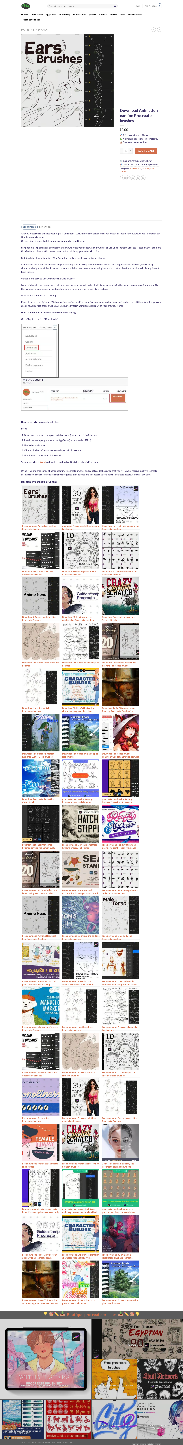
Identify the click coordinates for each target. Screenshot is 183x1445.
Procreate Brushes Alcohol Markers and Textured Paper (160, 1426)
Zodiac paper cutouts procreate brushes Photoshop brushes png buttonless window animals (68, 1428)
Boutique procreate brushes (92, 1314)
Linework (40, 29)
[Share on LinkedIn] (143, 178)
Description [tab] (29, 227)
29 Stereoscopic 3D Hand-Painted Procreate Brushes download (114, 1426)
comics (103, 14)
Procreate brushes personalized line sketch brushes (114, 1386)
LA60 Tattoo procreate (137, 1345)
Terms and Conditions (49, 1443)
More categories (31, 19)
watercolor (37, 14)
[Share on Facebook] (122, 178)
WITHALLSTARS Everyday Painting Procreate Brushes (45, 1385)
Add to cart (146, 150)
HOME (24, 14)
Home (25, 29)
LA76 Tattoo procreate (160, 1385)
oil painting (64, 14)
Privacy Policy (28, 1443)
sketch (113, 14)
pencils (92, 14)
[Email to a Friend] (132, 178)
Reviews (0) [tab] (45, 227)
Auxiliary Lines (135, 168)
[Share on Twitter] (127, 178)
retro (122, 14)
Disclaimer (68, 1443)
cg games (51, 14)
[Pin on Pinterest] (138, 178)
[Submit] (115, 6)
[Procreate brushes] (26, 6)
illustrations (79, 14)
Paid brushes (135, 14)
